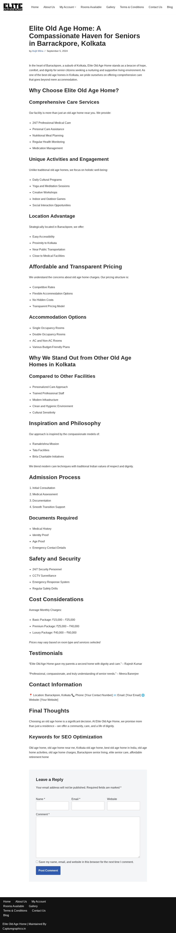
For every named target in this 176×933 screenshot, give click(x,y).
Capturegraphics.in (14, 928)
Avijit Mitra (37, 51)
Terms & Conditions (132, 7)
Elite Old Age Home (15, 924)
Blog (170, 7)
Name (40, 799)
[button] (75, 7)
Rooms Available (91, 7)
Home (35, 7)
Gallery (110, 7)
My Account (39, 901)
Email (76, 799)
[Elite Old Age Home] (13, 7)
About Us (49, 7)
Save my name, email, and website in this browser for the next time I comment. (86, 861)
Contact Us (155, 7)
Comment (43, 814)
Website (112, 799)
